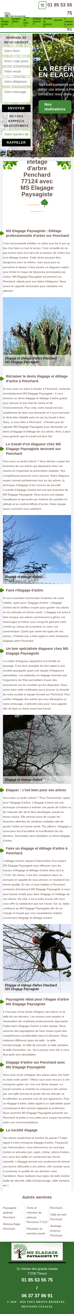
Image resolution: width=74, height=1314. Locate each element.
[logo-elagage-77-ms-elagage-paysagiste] (15, 16)
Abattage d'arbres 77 (37, 21)
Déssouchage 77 (58, 21)
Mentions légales (37, 1306)
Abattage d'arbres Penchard (56, 1230)
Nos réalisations (55, 106)
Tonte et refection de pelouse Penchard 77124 (37, 1215)
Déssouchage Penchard (11, 1226)
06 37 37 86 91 (37, 1295)
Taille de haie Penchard (58, 1217)
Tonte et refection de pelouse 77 (48, 21)
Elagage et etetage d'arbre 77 (5, 21)
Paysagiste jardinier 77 (16, 21)
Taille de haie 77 (26, 21)
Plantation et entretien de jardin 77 (69, 22)
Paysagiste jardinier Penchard (10, 1212)
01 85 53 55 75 (37, 1279)
